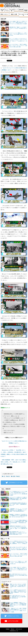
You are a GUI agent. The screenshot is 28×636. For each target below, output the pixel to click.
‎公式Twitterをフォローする (15, 482)
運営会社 (12, 629)
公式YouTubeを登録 (13, 621)
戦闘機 (13, 476)
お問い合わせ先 (19, 629)
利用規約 (7, 629)
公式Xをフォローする (13, 616)
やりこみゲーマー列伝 (23, 15)
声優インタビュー (5, 14)
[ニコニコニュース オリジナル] (10, 5)
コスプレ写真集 (26, 10)
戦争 (9, 476)
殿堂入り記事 (14, 14)
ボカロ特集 (12, 10)
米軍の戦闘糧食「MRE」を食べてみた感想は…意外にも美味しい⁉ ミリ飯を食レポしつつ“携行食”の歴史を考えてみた (14, 462)
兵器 (4, 476)
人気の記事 (2, 10)
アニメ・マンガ (7, 10)
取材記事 (21, 9)
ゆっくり (16, 9)
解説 (19, 476)
